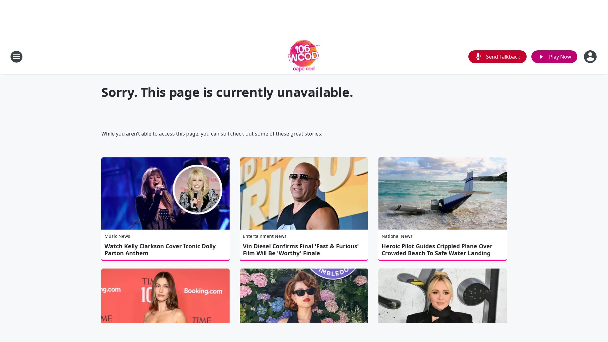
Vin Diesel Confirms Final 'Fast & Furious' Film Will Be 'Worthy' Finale (301, 249)
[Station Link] (304, 56)
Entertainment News (265, 236)
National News (397, 236)
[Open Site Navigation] (16, 56)
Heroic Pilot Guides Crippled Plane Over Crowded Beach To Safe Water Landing (437, 249)
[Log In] (591, 56)
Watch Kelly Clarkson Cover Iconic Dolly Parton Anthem (160, 249)
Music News (117, 236)
